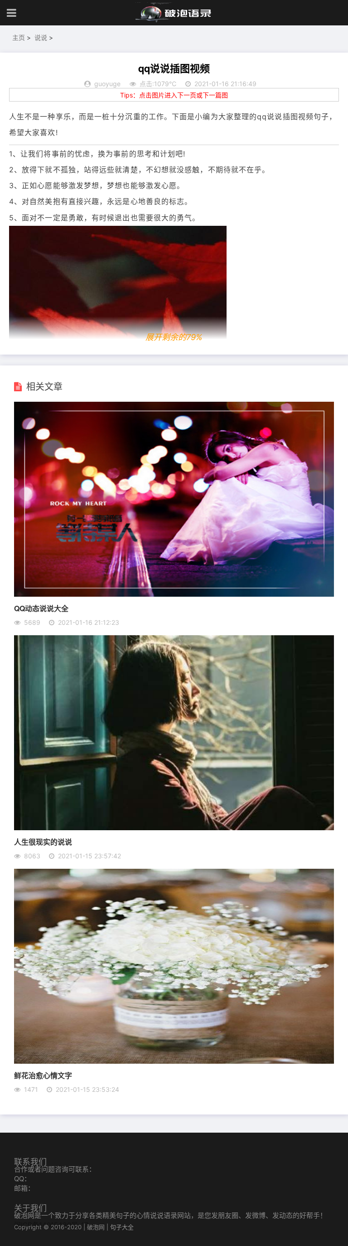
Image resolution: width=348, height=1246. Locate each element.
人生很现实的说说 (43, 842)
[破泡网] (174, 12)
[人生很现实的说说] (174, 827)
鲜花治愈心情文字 (43, 1075)
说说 (40, 37)
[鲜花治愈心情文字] (174, 1061)
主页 (18, 37)
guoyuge (107, 84)
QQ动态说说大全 (41, 608)
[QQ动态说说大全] (174, 594)
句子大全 (122, 1227)
